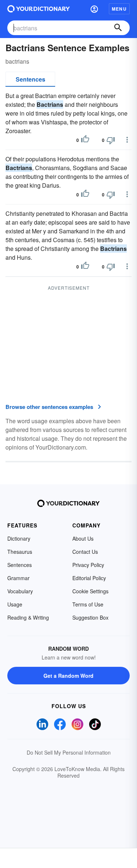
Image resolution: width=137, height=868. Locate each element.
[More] (127, 139)
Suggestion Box (90, 617)
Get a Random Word (68, 675)
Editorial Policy (89, 578)
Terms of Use (87, 604)
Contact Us (85, 551)
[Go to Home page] (38, 8)
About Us (83, 538)
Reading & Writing (28, 617)
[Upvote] (85, 140)
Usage (14, 604)
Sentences (30, 79)
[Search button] (118, 27)
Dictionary (18, 538)
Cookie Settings (90, 591)
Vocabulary (20, 591)
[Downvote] (110, 140)
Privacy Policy (88, 564)
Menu (119, 8)
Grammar (18, 578)
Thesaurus (19, 551)
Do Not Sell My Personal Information (69, 752)
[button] (94, 8)
